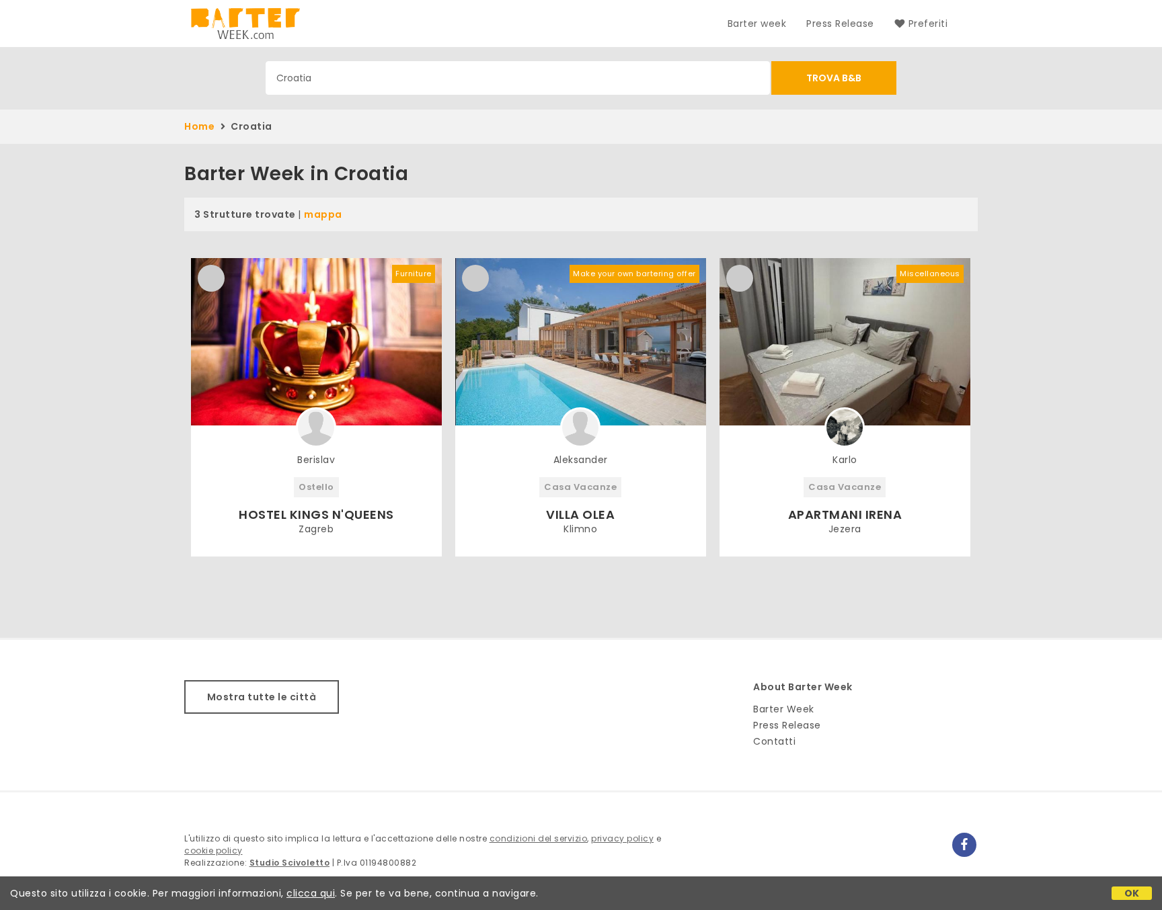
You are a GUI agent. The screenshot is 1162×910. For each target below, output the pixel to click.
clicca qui (310, 893)
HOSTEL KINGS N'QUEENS (316, 514)
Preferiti (927, 23)
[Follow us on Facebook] (964, 845)
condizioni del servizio (539, 838)
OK (1132, 893)
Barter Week (783, 709)
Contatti (774, 741)
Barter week (757, 23)
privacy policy (622, 838)
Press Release (840, 23)
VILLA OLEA (580, 514)
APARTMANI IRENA (845, 514)
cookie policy (213, 850)
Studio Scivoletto (289, 862)
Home (199, 126)
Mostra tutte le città (262, 697)
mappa (323, 214)
